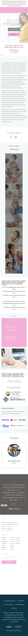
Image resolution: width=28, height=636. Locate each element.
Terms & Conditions (8, 604)
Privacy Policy (21, 600)
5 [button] (14, 508)
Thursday (10, 543)
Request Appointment (9, 562)
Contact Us (14, 608)
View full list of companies (20, 430)
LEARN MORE (11, 338)
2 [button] (10, 508)
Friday (7, 545)
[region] (14, 492)
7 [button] (17, 508)
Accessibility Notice (20, 604)
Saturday (7, 547)
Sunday (7, 549)
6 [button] (16, 508)
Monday (10, 537)
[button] (26, 10)
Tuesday (10, 539)
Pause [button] (1, 55)
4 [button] (13, 508)
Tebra (20, 630)
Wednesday (10, 541)
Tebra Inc (14, 600)
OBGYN (14, 463)
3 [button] (11, 508)
